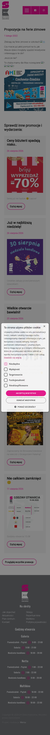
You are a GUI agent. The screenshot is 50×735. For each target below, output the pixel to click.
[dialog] (25, 367)
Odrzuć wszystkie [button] (26, 400)
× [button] (44, 326)
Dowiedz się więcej (13, 357)
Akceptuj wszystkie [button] (26, 393)
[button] (25, 406)
